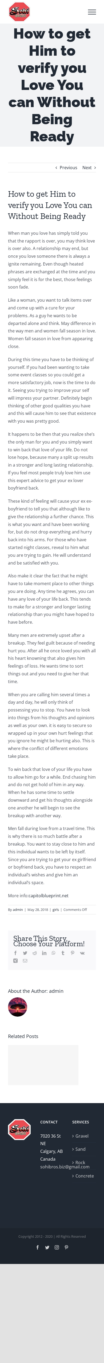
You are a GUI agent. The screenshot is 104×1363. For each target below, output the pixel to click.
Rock (80, 1162)
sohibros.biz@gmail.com (52, 1167)
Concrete (84, 1176)
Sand (80, 1149)
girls (56, 909)
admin (18, 909)
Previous (68, 168)
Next (87, 168)
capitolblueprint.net (49, 896)
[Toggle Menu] (92, 12)
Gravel (82, 1136)
